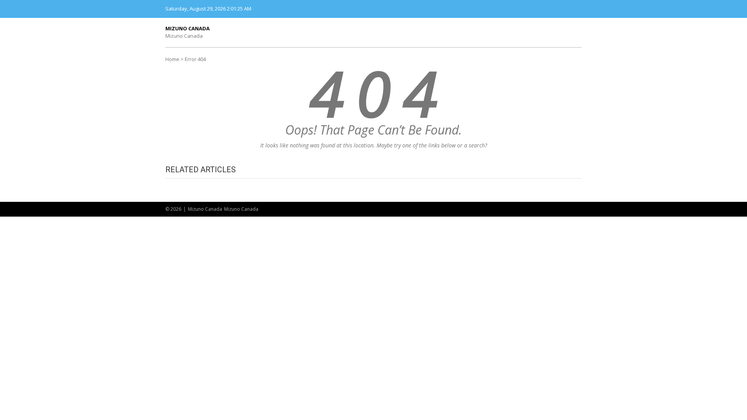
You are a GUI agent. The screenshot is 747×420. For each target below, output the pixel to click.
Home (172, 59)
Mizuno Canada (187, 28)
